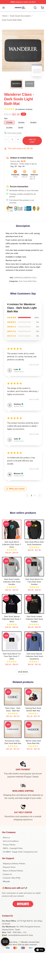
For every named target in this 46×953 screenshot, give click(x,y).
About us (6, 837)
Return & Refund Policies (13, 871)
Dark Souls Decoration (20, 16)
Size (6, 118)
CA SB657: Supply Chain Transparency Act (20, 852)
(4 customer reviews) (23, 109)
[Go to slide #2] (30, 84)
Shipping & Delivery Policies (14, 864)
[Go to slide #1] (16, 84)
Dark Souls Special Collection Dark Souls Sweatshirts (34, 656)
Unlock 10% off (5, 941)
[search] (35, 7)
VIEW (12, 537)
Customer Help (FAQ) (11, 878)
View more (23, 672)
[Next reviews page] (39, 495)
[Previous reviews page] (27, 495)
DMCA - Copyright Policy (13, 848)
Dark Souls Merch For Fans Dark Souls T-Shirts (12, 656)
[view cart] (42, 7)
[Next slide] (40, 50)
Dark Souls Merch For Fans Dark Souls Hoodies (34, 581)
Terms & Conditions (11, 841)
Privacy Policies (9, 845)
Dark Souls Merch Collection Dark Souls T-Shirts (11, 544)
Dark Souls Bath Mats (12, 20)
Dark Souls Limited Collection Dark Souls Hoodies (11, 581)
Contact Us (7, 874)
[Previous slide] (6, 50)
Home (5, 16)
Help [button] (41, 950)
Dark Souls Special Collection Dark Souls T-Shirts (11, 619)
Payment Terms (9, 867)
